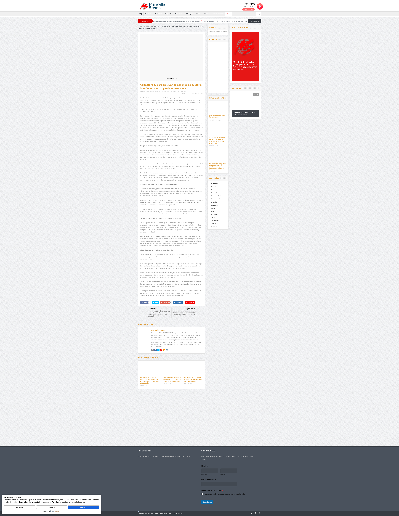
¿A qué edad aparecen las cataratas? (217, 117)
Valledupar (189, 14)
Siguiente (189, 309)
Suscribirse (207, 502)
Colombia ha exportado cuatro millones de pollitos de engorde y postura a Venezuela (217, 166)
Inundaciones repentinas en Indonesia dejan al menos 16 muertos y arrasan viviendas (184, 313)
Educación (214, 193)
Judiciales (148, 14)
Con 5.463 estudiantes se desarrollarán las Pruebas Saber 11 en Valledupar (217, 140)
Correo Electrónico (197, 93)
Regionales (168, 14)
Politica (198, 14)
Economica (178, 14)
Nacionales (158, 14)
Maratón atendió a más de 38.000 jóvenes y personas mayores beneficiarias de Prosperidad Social (181, 21)
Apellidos (223, 474)
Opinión (213, 208)
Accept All (83, 507)
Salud (228, 14)
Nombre (204, 474)
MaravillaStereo (153, 91)
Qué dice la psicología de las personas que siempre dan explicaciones (192, 379)
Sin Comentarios (181, 91)
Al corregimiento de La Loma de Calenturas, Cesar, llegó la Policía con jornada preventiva (244, 21)
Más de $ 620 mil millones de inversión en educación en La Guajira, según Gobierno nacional (159, 314)
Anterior (153, 309)
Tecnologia (214, 223)
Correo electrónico (209, 479)
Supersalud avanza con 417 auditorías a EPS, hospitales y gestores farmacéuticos (171, 379)
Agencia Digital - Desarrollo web (172, 513)
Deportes (214, 187)
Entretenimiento (216, 196)
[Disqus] (171, 418)
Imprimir (186, 93)
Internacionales (219, 14)
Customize (19, 507)
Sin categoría (215, 220)
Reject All (52, 507)
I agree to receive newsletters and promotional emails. (224, 494)
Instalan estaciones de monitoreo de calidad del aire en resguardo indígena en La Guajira (149, 380)
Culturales (207, 14)
